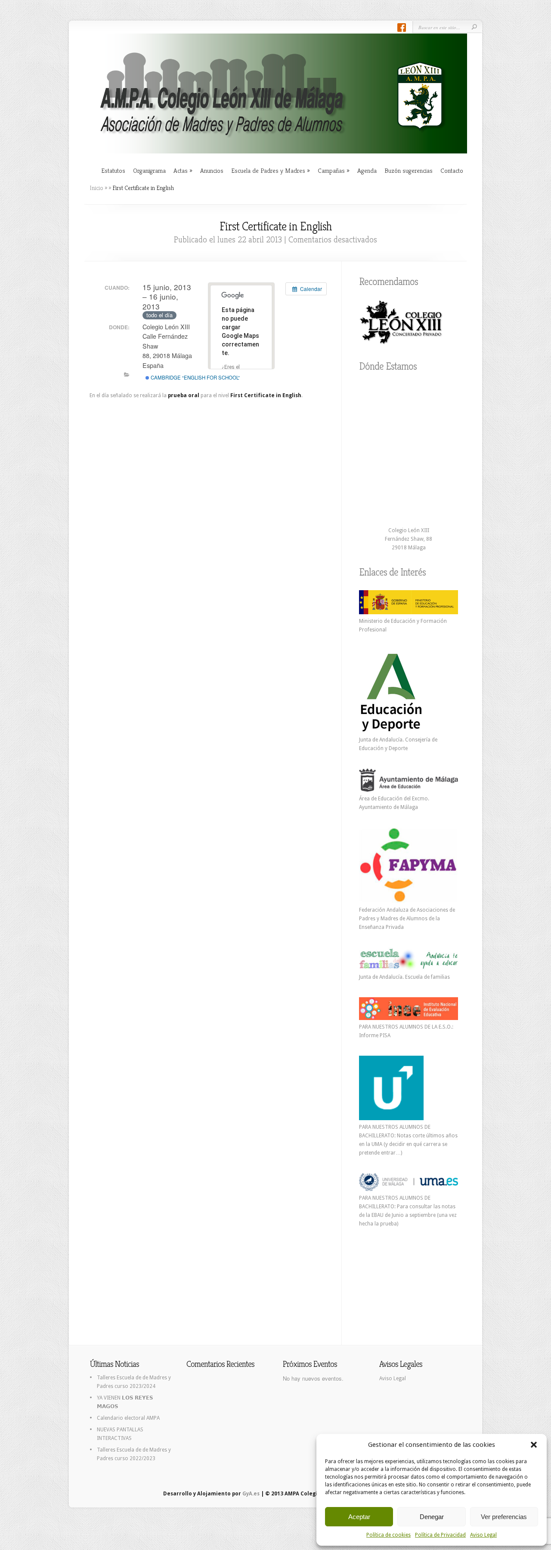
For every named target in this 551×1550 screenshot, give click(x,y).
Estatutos (113, 170)
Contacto (451, 170)
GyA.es (251, 1494)
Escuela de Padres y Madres (270, 170)
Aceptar (359, 1516)
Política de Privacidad (440, 1535)
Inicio (96, 188)
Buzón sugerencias (408, 170)
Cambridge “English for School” (194, 377)
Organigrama (149, 170)
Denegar (432, 1516)
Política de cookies (388, 1535)
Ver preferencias (504, 1516)
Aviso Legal (483, 1535)
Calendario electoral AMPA (128, 1418)
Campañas (334, 170)
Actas (182, 170)
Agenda (367, 170)
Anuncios (211, 170)
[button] (533, 1444)
